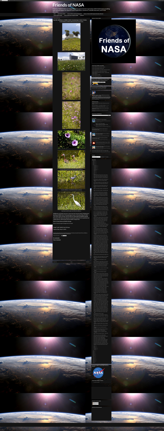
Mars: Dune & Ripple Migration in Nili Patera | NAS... (101, 211)
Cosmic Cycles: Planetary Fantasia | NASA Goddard (101, 339)
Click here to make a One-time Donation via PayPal (99, 88)
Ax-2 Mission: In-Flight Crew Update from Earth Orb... (101, 279)
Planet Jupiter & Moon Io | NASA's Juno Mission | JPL (101, 304)
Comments (94, 404)
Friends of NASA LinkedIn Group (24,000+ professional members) (101, 69)
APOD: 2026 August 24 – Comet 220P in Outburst (99, 105)
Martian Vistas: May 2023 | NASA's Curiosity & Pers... (101, 218)
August (95, 170)
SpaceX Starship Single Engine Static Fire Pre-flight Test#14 (100, 150)
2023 (94, 164)
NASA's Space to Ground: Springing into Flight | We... (101, 303)
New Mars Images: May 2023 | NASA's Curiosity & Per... (101, 239)
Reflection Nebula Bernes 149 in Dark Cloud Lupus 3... (101, 309)
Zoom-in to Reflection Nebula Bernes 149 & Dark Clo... (101, 308)
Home (71, 261)
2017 (94, 356)
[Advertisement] (101, 393)
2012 (94, 362)
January (95, 349)
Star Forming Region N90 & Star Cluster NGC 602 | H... (101, 203)
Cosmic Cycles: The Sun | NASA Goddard (99, 337)
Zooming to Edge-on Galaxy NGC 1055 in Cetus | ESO (101, 320)
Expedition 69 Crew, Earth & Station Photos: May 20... (101, 336)
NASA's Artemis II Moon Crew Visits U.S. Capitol (100, 287)
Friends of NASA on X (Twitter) (96, 74)
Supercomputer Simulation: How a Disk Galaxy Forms (101, 182)
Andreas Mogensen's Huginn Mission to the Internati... (101, 261)
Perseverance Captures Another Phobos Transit (98, 106)
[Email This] (62, 235)
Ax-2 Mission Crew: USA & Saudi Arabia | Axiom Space (101, 281)
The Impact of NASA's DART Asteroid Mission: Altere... (101, 246)
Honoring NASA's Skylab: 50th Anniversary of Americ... (101, 236)
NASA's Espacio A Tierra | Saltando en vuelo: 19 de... (101, 243)
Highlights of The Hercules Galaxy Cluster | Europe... (101, 344)
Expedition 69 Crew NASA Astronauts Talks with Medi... (101, 245)
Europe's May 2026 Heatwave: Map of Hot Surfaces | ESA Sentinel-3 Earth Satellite (103, 146)
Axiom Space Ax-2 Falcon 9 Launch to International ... (101, 278)
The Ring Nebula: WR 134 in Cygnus (99, 313)
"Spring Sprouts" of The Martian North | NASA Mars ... (101, 193)
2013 (94, 361)
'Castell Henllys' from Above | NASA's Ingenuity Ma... (101, 219)
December (95, 165)
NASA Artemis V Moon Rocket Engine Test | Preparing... (101, 256)
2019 (94, 354)
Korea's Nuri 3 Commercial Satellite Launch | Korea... (101, 230)
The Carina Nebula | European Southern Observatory (101, 273)
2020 (94, 353)
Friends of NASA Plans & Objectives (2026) (71, 15)
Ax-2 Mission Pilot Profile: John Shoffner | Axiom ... (100, 288)
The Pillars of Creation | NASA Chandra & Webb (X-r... (101, 251)
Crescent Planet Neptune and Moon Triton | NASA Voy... (101, 224)
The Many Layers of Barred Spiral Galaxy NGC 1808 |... (101, 301)
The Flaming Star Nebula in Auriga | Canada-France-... (101, 229)
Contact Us (82, 15)
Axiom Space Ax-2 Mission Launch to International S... (101, 280)
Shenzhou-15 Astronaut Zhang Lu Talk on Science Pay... (101, 286)
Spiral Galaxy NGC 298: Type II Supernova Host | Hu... (101, 208)
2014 (94, 360)
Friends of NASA (68, 4)
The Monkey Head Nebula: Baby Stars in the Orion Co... (101, 263)
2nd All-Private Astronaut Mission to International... (100, 228)
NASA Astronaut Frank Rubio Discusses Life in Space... (101, 297)
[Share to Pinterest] (66, 235)
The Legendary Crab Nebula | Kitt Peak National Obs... (101, 295)
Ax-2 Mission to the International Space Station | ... (100, 285)
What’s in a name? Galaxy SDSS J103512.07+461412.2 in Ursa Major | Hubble (102, 124)
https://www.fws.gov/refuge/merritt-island (63, 223)
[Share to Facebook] (65, 235)
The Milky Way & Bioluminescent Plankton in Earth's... (101, 206)
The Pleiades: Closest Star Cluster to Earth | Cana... (101, 220)
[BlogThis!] (63, 235)
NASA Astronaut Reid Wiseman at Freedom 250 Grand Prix (100, 110)
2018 (94, 355)
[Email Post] (61, 235)
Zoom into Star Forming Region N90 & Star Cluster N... (101, 202)
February (95, 348)
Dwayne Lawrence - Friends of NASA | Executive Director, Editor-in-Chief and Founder (101, 95)
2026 (94, 161)
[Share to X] (64, 235)
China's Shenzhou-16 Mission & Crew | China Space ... (101, 197)
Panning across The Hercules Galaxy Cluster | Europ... (101, 343)
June (94, 172)
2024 (94, 163)
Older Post (87, 261)
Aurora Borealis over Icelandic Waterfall (101, 119)
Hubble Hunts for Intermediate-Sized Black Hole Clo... (101, 262)
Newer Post (55, 261)
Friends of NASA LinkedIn (58, 15)
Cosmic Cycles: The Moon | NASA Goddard (99, 338)
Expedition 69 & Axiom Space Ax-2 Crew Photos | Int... (101, 237)
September (95, 169)
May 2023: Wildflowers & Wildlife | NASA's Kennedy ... (101, 214)
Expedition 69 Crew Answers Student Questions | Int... (101, 185)
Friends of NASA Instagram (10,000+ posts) (98, 68)
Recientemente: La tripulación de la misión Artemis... (101, 264)
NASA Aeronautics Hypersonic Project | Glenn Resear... (101, 217)
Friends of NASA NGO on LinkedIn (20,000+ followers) (99, 71)
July (94, 171)
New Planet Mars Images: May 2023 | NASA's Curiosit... (101, 294)
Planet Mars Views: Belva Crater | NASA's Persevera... (101, 302)
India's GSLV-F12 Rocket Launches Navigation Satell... (101, 207)
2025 (94, 162)
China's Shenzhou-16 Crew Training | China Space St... (101, 198)
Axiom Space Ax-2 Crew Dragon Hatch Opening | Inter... (101, 274)
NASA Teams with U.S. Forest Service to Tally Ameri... (101, 314)
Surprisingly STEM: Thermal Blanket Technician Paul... (101, 244)
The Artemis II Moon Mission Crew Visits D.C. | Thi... (101, 296)
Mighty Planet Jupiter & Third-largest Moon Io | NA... (101, 250)
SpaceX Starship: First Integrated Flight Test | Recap (101, 225)
